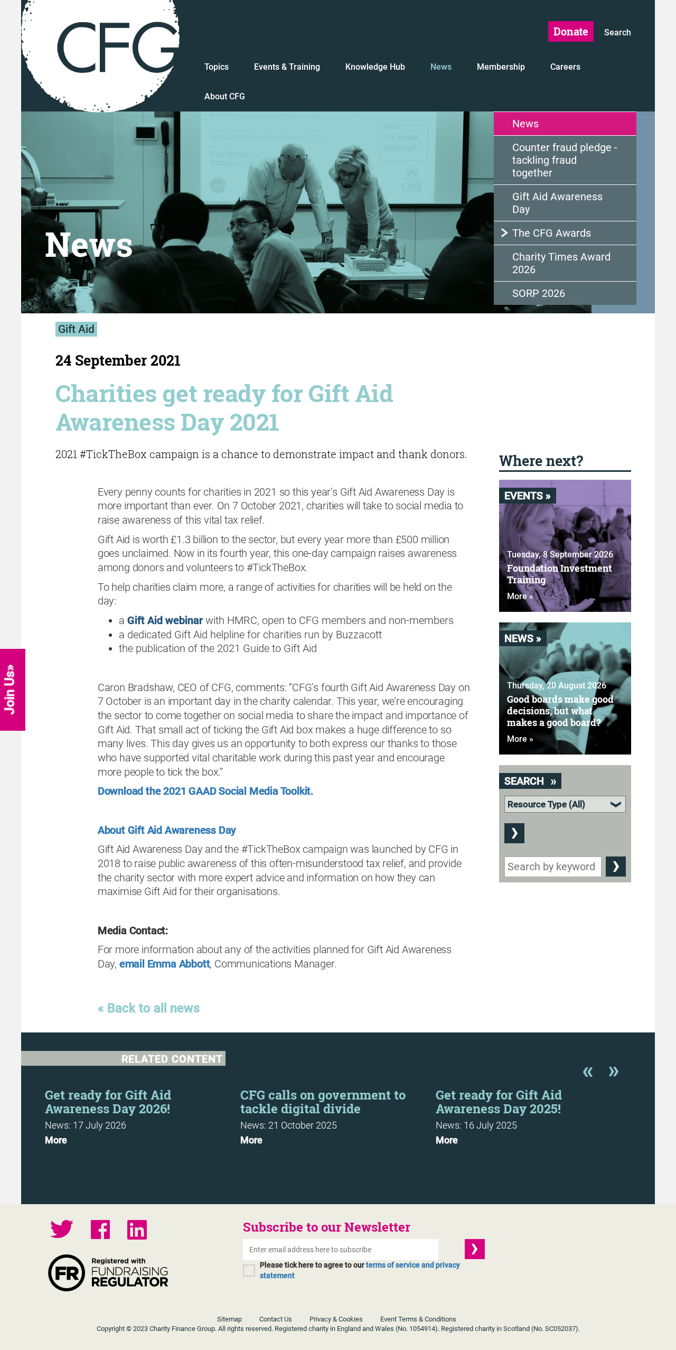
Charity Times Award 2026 (561, 263)
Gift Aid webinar (165, 620)
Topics (216, 67)
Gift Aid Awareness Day (557, 203)
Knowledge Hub (375, 67)
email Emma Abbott (164, 963)
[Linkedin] (137, 1231)
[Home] (100, 58)
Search (617, 32)
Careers (565, 67)
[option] (142, 1114)
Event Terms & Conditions (418, 1319)
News (441, 67)
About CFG (224, 96)
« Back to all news (149, 1008)
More (56, 1140)
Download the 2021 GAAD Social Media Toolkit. (206, 791)
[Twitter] (61, 1230)
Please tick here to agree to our (360, 1270)
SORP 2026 (538, 293)
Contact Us (275, 1319)
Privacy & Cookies (336, 1319)
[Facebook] (100, 1231)
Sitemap (229, 1319)
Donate (570, 31)
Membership (501, 67)
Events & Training (287, 67)
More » (520, 596)
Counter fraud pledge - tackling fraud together (564, 160)
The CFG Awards (551, 233)
